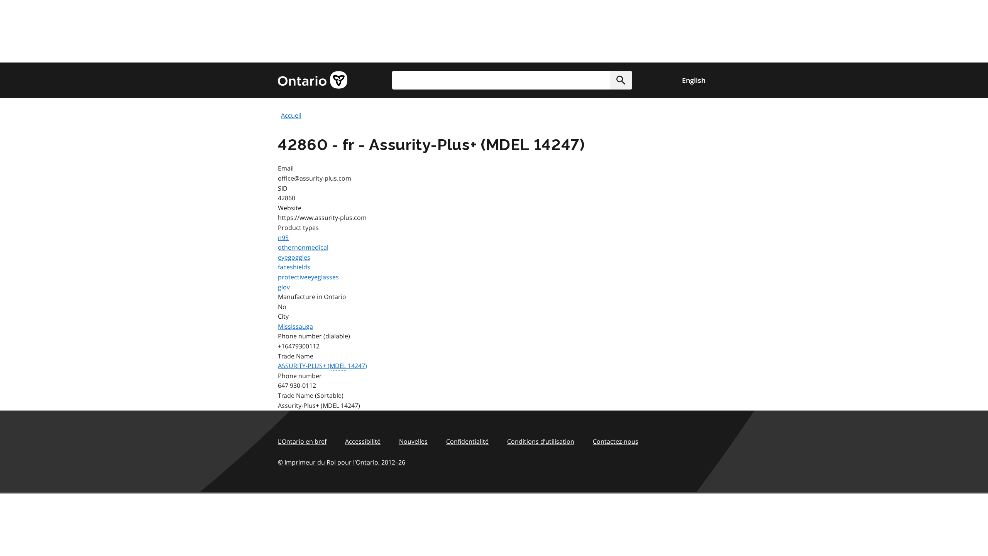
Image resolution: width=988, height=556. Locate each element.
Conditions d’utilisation (540, 441)
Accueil (291, 115)
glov (284, 287)
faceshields (294, 267)
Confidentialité (467, 441)
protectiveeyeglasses (308, 277)
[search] (512, 80)
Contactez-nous (615, 441)
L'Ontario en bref (302, 441)
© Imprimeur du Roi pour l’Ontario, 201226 (341, 462)
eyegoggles (294, 257)
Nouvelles (413, 441)
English (693, 80)
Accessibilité (363, 441)
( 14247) (322, 366)
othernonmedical (303, 247)
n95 (283, 237)
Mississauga (295, 326)
